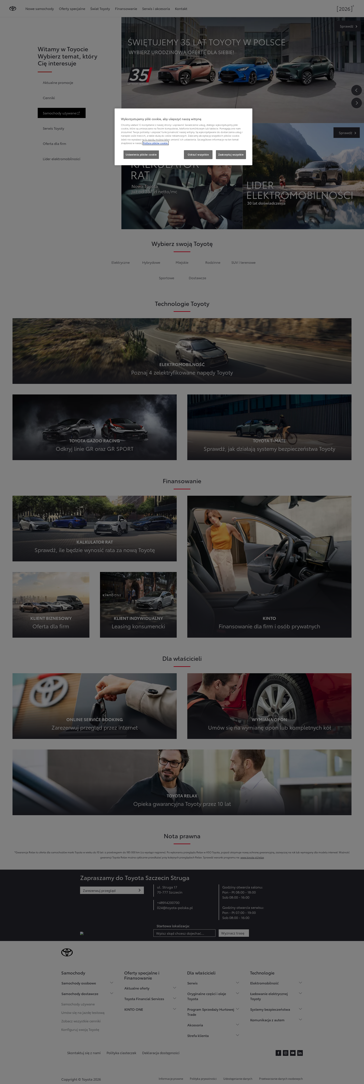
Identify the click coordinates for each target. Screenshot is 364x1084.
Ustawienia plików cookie (141, 154)
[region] (183, 136)
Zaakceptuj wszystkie (231, 154)
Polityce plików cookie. (155, 143)
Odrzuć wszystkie (198, 154)
